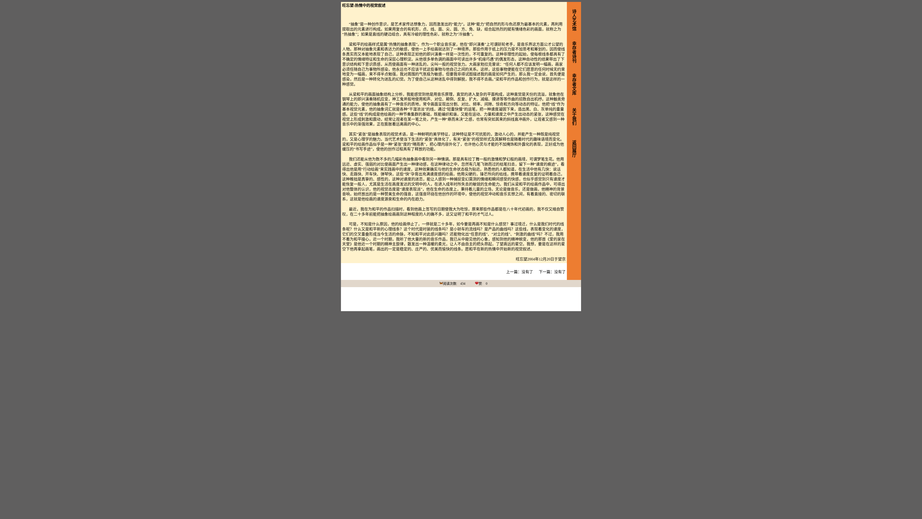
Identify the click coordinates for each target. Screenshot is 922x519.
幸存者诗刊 (573, 52)
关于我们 (573, 116)
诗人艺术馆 (573, 20)
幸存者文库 (573, 84)
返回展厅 (573, 148)
